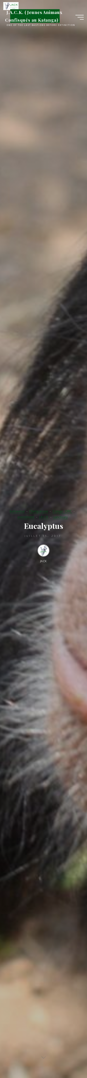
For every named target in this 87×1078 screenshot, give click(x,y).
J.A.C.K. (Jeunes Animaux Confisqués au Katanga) (33, 16)
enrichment (25, 517)
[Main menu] (79, 17)
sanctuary (60, 517)
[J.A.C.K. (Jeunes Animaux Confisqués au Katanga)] (11, 5)
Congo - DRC (62, 511)
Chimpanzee (38, 511)
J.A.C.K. (44, 517)
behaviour (17, 511)
